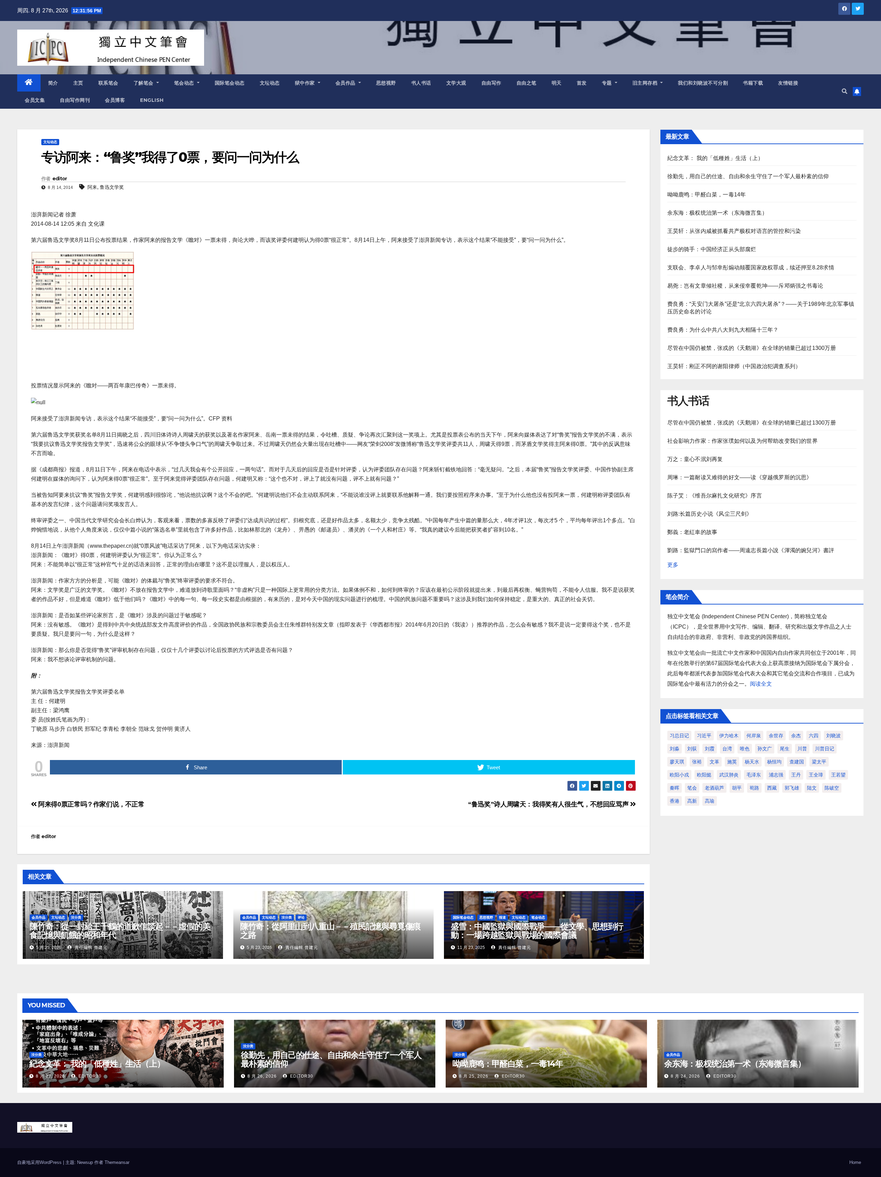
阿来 (92, 187)
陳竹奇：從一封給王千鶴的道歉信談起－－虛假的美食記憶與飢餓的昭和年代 (120, 930)
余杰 (796, 735)
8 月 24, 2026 (685, 1076)
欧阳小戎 (679, 775)
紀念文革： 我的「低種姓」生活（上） (715, 158)
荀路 (754, 788)
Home (855, 1162)
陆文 (812, 788)
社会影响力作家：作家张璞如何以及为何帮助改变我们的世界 (742, 441)
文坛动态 (270, 83)
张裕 (697, 761)
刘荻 (692, 748)
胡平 (737, 788)
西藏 (772, 788)
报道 (502, 917)
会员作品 (346, 83)
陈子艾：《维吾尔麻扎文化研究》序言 (714, 496)
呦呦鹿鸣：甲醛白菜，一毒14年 (706, 194)
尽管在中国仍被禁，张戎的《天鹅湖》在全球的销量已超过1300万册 (751, 348)
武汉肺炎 (729, 775)
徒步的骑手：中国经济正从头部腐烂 (711, 249)
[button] (844, 91)
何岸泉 (753, 735)
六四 (813, 735)
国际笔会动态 (230, 83)
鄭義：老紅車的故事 (692, 532)
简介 (53, 83)
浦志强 (776, 775)
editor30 (89, 1076)
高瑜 (709, 801)
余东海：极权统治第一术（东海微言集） (717, 213)
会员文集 (35, 100)
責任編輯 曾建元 (90, 947)
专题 (608, 83)
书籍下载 (753, 83)
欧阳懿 (704, 775)
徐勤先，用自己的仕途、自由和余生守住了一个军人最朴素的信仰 (748, 176)
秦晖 (674, 788)
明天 (557, 83)
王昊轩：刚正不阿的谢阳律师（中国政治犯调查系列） (734, 366)
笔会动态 (185, 83)
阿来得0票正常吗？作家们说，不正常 (91, 804)
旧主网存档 (646, 83)
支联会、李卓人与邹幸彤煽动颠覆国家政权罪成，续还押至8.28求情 (750, 267)
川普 (802, 748)
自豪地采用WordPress (40, 1162)
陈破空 (832, 788)
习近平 (704, 735)
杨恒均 (774, 761)
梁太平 (819, 761)
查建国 (796, 761)
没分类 (76, 917)
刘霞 (709, 748)
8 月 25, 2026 (473, 1076)
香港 (674, 801)
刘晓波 (833, 735)
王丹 (796, 775)
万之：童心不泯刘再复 (695, 459)
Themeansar (117, 1162)
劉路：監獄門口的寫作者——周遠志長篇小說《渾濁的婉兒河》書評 (751, 550)
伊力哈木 (729, 735)
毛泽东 (753, 775)
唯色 (745, 748)
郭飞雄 (792, 788)
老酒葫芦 (714, 788)
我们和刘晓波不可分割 (703, 83)
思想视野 (386, 83)
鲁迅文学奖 (112, 187)
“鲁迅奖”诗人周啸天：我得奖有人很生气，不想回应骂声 (549, 804)
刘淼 (674, 748)
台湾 (727, 748)
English (152, 100)
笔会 (692, 788)
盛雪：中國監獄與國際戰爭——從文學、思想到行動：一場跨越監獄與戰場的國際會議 (537, 930)
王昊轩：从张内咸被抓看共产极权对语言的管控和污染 (734, 231)
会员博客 (115, 100)
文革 (714, 761)
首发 (582, 83)
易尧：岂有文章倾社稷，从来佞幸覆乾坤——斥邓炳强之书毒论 (745, 286)
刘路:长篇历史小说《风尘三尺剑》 (709, 514)
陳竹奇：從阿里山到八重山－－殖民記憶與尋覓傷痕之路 (330, 930)
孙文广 (764, 748)
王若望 (838, 775)
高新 (692, 801)
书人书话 (421, 83)
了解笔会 (144, 83)
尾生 (784, 748)
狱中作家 (306, 83)
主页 (78, 83)
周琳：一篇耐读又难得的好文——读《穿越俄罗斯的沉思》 (739, 477)
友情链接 (788, 83)
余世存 (776, 735)
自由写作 (491, 83)
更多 (672, 565)
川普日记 (824, 748)
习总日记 (679, 735)
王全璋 (816, 775)
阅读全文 (761, 684)
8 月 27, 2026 (50, 1076)
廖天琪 (677, 761)
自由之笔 (527, 83)
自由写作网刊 (75, 100)
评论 (301, 917)
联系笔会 (108, 83)
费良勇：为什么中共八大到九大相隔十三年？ (723, 330)
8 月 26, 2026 (262, 1076)
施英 (732, 761)
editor (59, 178)
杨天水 (752, 761)
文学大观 (456, 83)
